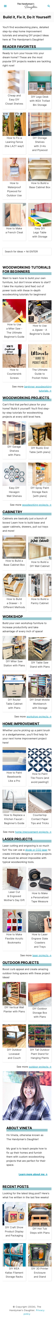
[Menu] (5, 6)
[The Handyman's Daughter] (27, 5)
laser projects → (41, 955)
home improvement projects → (33, 831)
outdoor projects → (40, 1066)
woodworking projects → (36, 504)
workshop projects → (38, 716)
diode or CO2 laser (36, 849)
